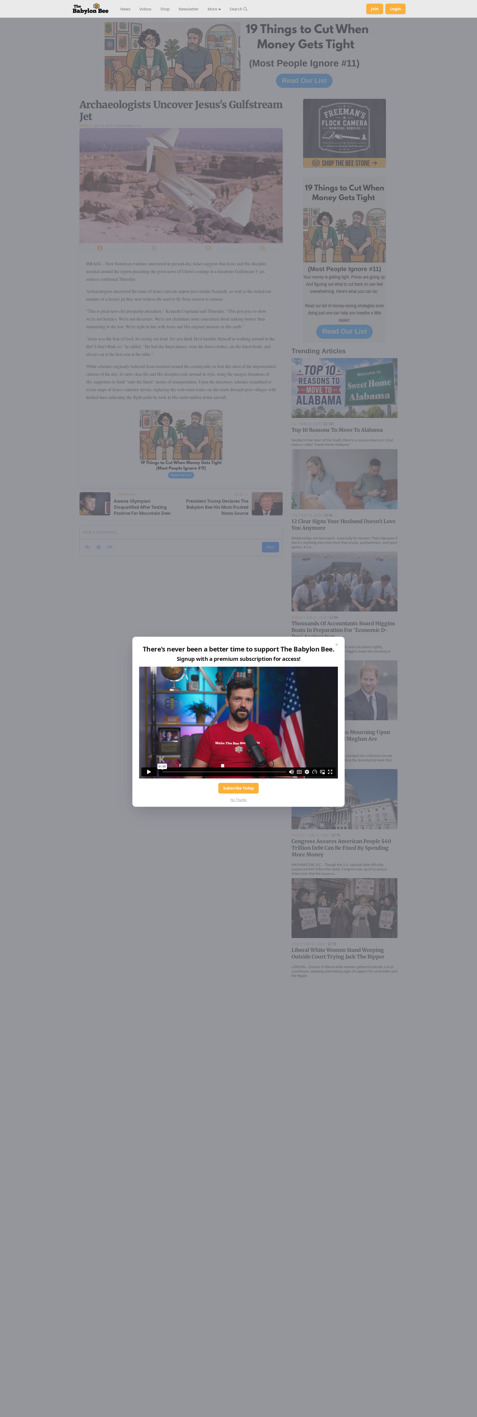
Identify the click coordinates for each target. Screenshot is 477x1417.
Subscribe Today (238, 788)
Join (374, 8)
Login (395, 8)
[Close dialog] (336, 644)
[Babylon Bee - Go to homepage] (90, 8)
